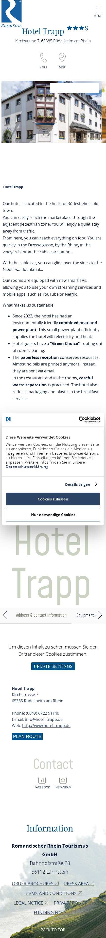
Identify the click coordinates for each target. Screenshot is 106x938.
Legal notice (29, 903)
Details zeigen (77, 484)
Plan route (27, 736)
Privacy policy (71, 903)
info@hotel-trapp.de (44, 719)
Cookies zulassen (53, 499)
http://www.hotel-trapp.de (46, 725)
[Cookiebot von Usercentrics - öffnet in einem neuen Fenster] (78, 420)
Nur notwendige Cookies (53, 514)
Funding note (51, 912)
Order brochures (33, 883)
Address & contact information (41, 615)
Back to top (53, 930)
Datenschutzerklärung (27, 466)
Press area (77, 883)
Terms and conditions (51, 893)
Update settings (53, 666)
